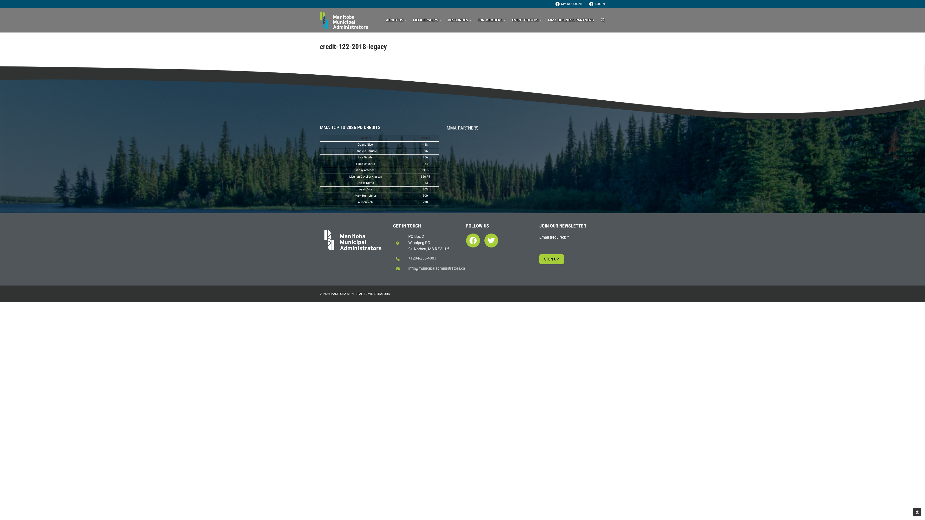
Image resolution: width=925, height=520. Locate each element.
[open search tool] (603, 20)
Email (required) (554, 237)
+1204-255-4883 (422, 258)
